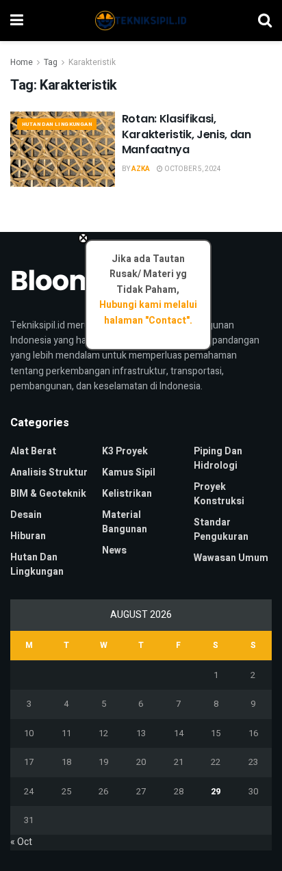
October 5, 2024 (192, 169)
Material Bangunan (124, 522)
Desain (26, 515)
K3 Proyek (125, 451)
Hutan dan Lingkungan (57, 124)
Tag (50, 62)
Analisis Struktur (49, 472)
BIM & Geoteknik (48, 493)
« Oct (21, 842)
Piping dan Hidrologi (218, 458)
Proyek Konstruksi (219, 494)
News (114, 550)
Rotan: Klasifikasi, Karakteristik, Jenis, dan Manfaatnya (186, 134)
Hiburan (28, 536)
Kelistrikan (127, 493)
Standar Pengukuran (221, 529)
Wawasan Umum (231, 558)
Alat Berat (33, 451)
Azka (140, 169)
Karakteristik (92, 62)
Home (21, 62)
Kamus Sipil (128, 472)
